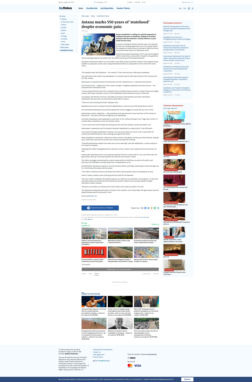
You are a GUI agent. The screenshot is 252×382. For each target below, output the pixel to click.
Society (63, 27)
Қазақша (106, 361)
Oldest (97, 274)
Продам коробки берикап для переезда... (174, 272)
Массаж (170, 155)
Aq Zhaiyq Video (107, 8)
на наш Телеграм (144, 217)
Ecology (63, 36)
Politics (63, 30)
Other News (65, 45)
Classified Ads (91, 8)
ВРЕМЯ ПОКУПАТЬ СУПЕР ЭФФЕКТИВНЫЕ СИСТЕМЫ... (173, 239)
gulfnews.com (92, 196)
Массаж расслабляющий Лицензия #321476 (176, 222)
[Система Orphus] (131, 358)
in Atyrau (63, 19)
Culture (63, 25)
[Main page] (65, 8)
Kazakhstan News (66, 50)
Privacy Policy (98, 357)
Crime (63, 42)
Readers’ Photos (123, 8)
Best (90, 274)
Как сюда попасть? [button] (170, 108)
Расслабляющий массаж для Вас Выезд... (175, 187)
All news (62, 16)
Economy (64, 39)
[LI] (131, 350)
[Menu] (192, 8)
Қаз (180, 8)
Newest (84, 274)
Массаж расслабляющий (172, 171)
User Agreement (98, 355)
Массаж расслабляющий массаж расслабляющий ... (175, 205)
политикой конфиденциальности (161, 379)
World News (64, 47)
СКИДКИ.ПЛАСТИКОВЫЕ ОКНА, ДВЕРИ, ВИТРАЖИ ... (177, 124)
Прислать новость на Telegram (102, 208)
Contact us (97, 352)
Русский (98, 361)
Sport (63, 33)
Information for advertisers (102, 350)
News (81, 8)
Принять (187, 379)
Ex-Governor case (67, 22)
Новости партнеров (91, 294)
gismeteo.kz (152, 354)
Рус (184, 8)
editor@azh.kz (88, 219)
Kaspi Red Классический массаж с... (176, 140)
